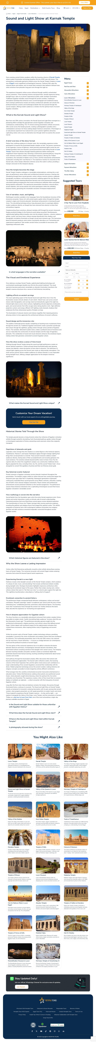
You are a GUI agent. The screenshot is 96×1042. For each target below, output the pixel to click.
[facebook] (32, 1031)
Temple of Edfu (68, 116)
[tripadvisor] (63, 1031)
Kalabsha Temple (68, 130)
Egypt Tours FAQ (37, 1011)
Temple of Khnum (69, 119)
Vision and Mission (50, 1011)
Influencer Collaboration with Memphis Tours (65, 1015)
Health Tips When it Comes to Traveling (39, 1015)
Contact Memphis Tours (65, 1011)
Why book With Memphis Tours (24, 1008)
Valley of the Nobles (69, 157)
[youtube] (41, 1031)
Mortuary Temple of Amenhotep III (73, 154)
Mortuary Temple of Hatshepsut (72, 105)
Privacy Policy (22, 1015)
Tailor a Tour (87, 8)
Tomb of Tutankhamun (70, 159)
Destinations (34, 8)
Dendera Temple (68, 113)
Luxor (58, 81)
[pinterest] (50, 1031)
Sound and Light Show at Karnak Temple (75, 132)
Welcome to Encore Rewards (45, 1008)
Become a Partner (75, 1008)
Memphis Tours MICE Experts (21, 1011)
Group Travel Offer (48, 1018)
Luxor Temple (67, 121)
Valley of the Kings (69, 108)
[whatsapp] (59, 1031)
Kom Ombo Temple (69, 111)
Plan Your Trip (33, 422)
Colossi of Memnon (69, 103)
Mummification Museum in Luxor (72, 100)
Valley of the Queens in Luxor (72, 140)
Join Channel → (22, 987)
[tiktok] (45, 1031)
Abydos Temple (68, 135)
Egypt (26, 8)
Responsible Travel (61, 1008)
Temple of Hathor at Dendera (72, 138)
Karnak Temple (55, 77)
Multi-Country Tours (48, 8)
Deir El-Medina (68, 151)
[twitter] (36, 1031)
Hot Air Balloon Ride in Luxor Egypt (73, 143)
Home (21, 8)
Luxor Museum (68, 124)
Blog (58, 8)
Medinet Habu (68, 148)
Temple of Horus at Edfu (70, 146)
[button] (67, 8)
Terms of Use (78, 1011)
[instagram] (54, 1031)
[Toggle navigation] (16, 8)
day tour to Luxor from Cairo (23, 697)
